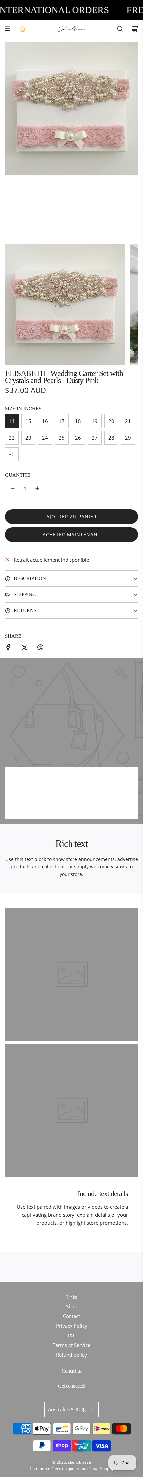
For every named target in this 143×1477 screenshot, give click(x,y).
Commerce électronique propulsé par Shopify (72, 1468)
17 (62, 421)
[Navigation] (7, 28)
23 (28, 437)
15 (28, 421)
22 (12, 437)
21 (128, 421)
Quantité (17, 475)
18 (78, 421)
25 (62, 437)
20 (111, 421)
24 (45, 437)
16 (45, 421)
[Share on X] (24, 648)
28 (111, 437)
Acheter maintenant (72, 534)
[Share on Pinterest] (40, 648)
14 (12, 421)
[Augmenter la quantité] (37, 488)
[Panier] (134, 28)
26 (78, 437)
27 (95, 437)
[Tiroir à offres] (22, 28)
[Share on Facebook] (8, 648)
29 (128, 437)
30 (12, 454)
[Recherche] (120, 28)
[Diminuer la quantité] (12, 488)
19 (95, 421)
